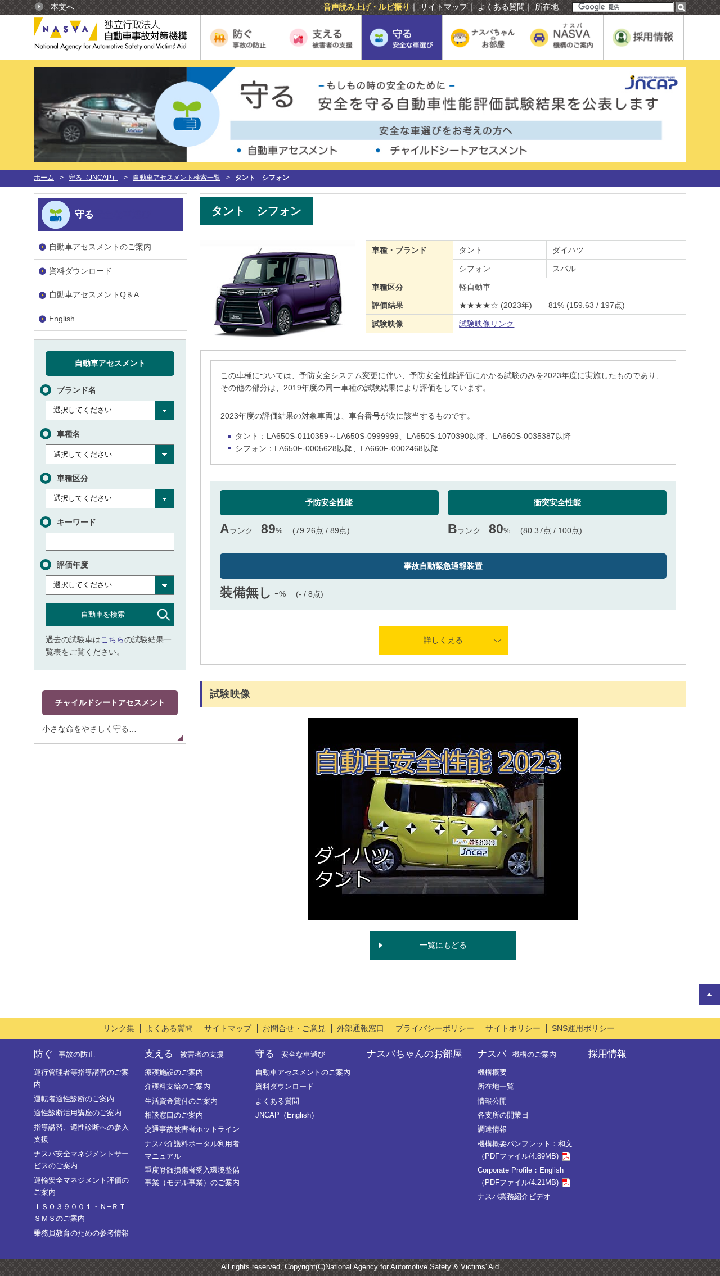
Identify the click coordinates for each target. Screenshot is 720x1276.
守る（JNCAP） (93, 177)
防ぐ (64, 1053)
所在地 (547, 6)
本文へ (62, 6)
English (62, 318)
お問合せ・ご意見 (294, 1028)
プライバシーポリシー (434, 1028)
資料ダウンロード (80, 270)
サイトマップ (443, 6)
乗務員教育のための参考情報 (81, 1233)
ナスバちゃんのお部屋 (414, 1053)
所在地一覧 (496, 1086)
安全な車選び (122, 214)
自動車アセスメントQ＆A (94, 294)
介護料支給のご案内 (177, 1086)
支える (184, 1053)
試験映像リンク (486, 323)
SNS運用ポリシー (583, 1028)
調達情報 (492, 1129)
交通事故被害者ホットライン (192, 1129)
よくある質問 (501, 6)
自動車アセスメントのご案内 (100, 246)
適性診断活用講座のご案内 (78, 1113)
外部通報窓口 (360, 1028)
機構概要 (492, 1072)
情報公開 (492, 1101)
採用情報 (607, 1053)
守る (290, 1053)
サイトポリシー (513, 1028)
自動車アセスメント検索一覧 (176, 177)
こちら (112, 639)
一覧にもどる (443, 945)
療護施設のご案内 (174, 1072)
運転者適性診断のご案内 (74, 1099)
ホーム (44, 177)
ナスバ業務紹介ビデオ (514, 1196)
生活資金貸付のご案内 (181, 1101)
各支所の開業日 (503, 1115)
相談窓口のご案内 (174, 1115)
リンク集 (118, 1028)
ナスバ (517, 1053)
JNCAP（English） (286, 1115)
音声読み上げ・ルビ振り (366, 6)
